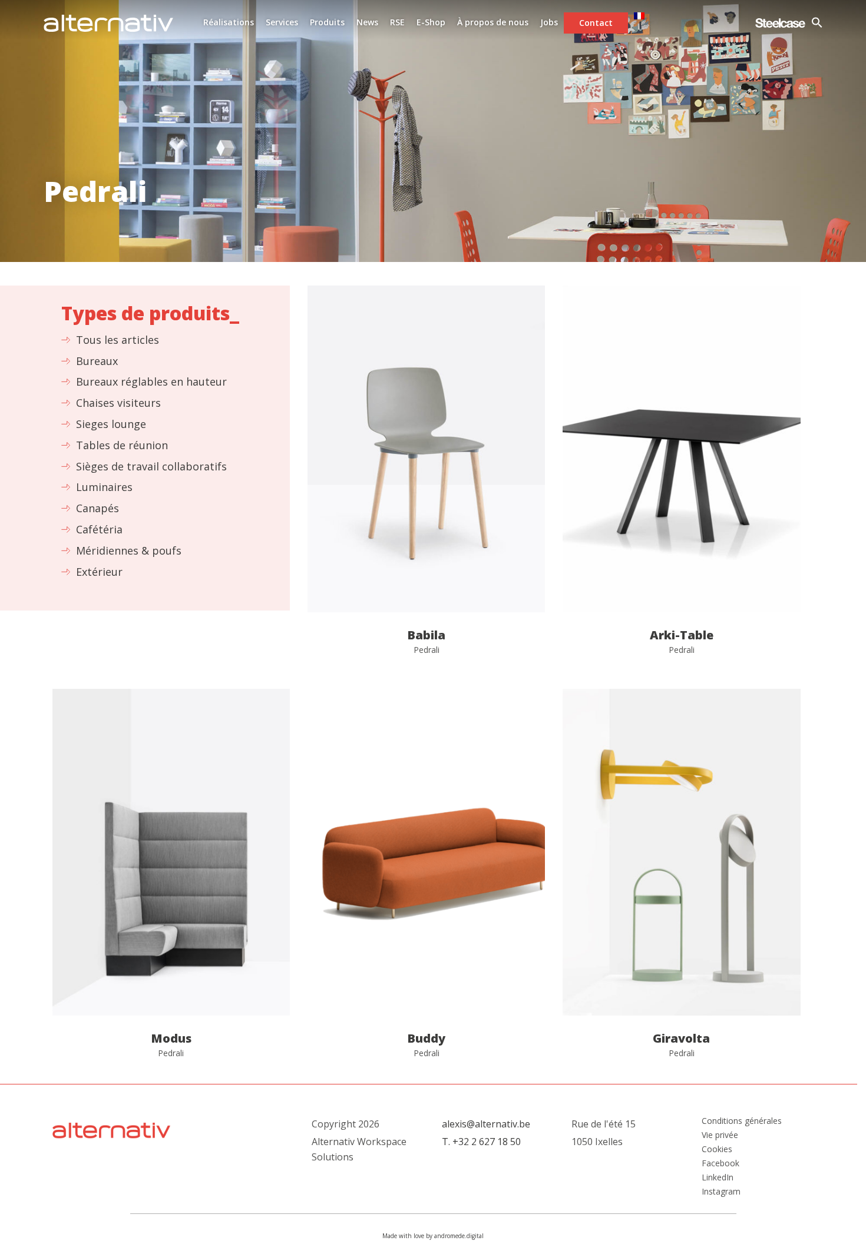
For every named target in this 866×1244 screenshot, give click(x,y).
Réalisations (228, 22)
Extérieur (99, 572)
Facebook (720, 1163)
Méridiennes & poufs (128, 550)
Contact (596, 22)
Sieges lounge (111, 424)
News (367, 22)
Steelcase (780, 23)
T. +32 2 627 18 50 (481, 1141)
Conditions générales (742, 1121)
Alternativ (108, 23)
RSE (397, 22)
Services (282, 22)
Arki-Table (681, 478)
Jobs (549, 22)
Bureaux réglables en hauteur (151, 381)
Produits (327, 22)
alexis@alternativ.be (486, 1123)
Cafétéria (99, 529)
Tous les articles (117, 340)
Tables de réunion (122, 445)
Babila (426, 478)
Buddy (426, 881)
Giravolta (681, 881)
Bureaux (97, 361)
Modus (171, 881)
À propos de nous (492, 22)
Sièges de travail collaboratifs (151, 466)
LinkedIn (717, 1177)
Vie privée (720, 1135)
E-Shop (431, 22)
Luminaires (104, 487)
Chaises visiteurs (118, 403)
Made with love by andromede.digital (433, 1236)
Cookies (717, 1149)
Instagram (721, 1191)
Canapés (97, 508)
